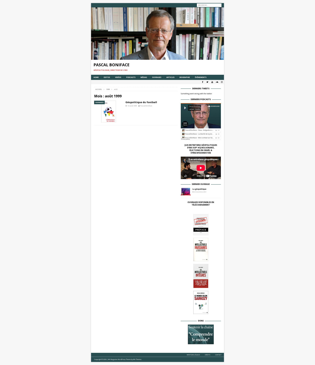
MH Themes (137, 359)
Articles (170, 77)
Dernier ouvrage (201, 184)
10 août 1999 (132, 106)
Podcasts (130, 77)
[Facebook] (202, 82)
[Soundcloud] (217, 82)
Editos (107, 77)
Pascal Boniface (146, 106)
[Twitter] (207, 82)
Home (96, 77)
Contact (218, 355)
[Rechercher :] (209, 5)
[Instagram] (222, 82)
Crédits (207, 355)
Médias (144, 77)
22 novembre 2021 (200, 192)
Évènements (200, 77)
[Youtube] (212, 82)
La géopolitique (199, 189)
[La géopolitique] (186, 191)
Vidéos (118, 77)
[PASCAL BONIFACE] (157, 58)
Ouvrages (156, 77)
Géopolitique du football (141, 102)
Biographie (185, 77)
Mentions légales (193, 355)
